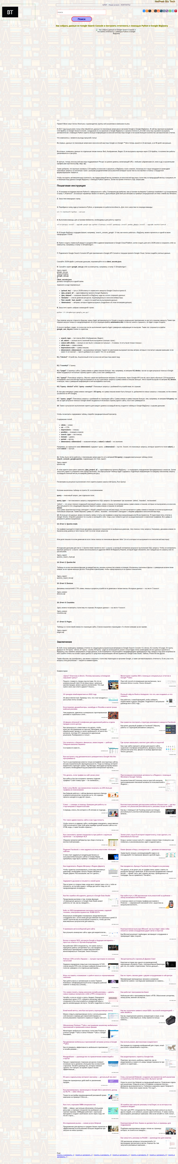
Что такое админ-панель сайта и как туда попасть (83, 820)
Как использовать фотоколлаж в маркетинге (139, 1042)
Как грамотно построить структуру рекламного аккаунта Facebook (148, 722)
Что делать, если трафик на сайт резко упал (81, 775)
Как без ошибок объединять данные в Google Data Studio (86, 896)
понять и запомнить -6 (158, 1155)
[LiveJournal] (161, 11)
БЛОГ (105, 5)
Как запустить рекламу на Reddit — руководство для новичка (146, 1138)
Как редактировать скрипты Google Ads (137, 1057)
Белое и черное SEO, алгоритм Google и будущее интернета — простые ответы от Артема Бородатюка (89, 941)
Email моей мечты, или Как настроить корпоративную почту (88, 1010)
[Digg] (155, 11)
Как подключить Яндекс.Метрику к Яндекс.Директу (84, 866)
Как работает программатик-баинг (135, 992)
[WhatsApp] (170, 11)
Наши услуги (114, 5)
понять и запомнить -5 (139, 1155)
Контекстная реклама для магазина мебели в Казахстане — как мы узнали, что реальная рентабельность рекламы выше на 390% (148, 805)
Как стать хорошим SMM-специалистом (79, 1105)
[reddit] (158, 11)
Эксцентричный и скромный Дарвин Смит (138, 959)
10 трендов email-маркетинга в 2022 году (80, 694)
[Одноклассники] (147, 11)
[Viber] (167, 11)
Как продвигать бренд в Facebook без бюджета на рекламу (145, 866)
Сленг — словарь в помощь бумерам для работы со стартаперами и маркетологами (84, 805)
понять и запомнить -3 (102, 1155)
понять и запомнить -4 (121, 1155)
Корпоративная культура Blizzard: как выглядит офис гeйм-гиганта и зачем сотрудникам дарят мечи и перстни (145, 930)
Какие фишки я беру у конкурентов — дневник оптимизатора (146, 849)
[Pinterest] (175, 11)
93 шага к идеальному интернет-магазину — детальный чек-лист (90, 1077)
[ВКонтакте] (144, 11)
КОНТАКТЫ (125, 5)
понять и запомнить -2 (84, 1155)
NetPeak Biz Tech (166, 1)
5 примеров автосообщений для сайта (79, 929)
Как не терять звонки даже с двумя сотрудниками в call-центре (146, 975)
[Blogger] (152, 11)
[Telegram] (173, 11)
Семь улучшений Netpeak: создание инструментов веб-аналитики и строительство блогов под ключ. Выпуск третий (148, 1078)
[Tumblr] (164, 11)
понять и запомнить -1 (65, 1155)
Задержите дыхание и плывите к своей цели (81, 881)
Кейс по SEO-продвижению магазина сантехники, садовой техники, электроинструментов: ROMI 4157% (87, 911)
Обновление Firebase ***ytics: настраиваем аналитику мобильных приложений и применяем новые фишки (90, 1026)
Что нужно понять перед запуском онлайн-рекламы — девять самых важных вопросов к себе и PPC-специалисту (88, 993)
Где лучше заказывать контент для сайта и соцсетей (142, 742)
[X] (150, 11)
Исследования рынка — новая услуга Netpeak (82, 1123)
